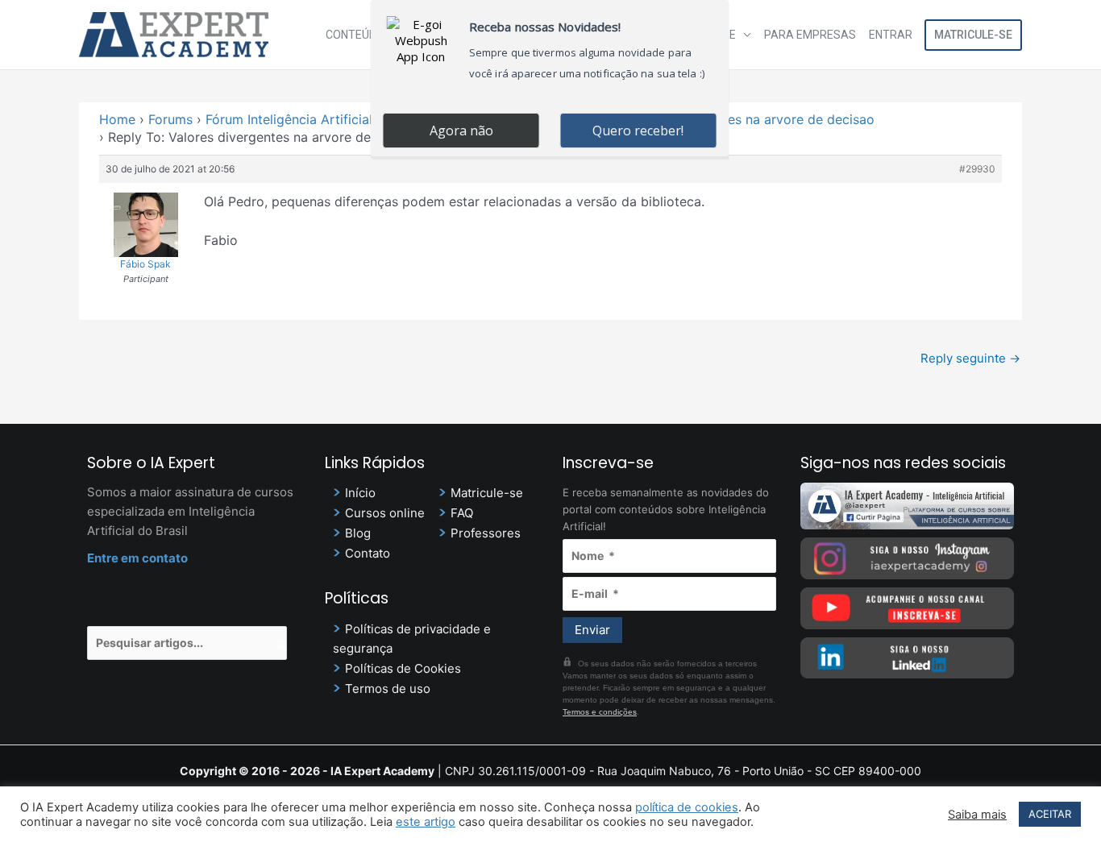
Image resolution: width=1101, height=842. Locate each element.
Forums (170, 119)
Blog (358, 533)
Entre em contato (137, 558)
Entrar (890, 34)
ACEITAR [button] (1049, 813)
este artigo (425, 822)
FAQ (462, 513)
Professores (486, 533)
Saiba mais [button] (977, 814)
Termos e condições (600, 711)
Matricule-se (973, 34)
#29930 (977, 169)
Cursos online (385, 513)
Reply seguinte (970, 358)
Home (117, 119)
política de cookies (686, 807)
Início (360, 492)
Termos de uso (387, 688)
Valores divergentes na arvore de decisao (748, 119)
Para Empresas (810, 34)
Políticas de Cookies (403, 668)
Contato (367, 553)
